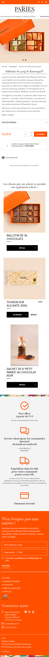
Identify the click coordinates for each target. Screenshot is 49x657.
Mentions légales (8, 641)
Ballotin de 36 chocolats (17, 237)
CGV (3, 638)
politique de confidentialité (27, 558)
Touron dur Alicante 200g (17, 303)
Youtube (33, 612)
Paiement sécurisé (24, 503)
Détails (22, 248)
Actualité (7, 585)
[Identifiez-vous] (42, 2)
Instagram (29, 612)
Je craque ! (40, 134)
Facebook (26, 612)
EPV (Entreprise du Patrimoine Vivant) (16, 647)
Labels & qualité (11, 588)
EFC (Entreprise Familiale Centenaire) (16, 644)
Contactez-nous (15, 605)
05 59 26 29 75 (10, 627)
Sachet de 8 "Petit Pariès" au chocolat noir (21, 372)
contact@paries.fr (24, 448)
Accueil (6, 578)
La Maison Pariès (11, 581)
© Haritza (5, 651)
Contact (7, 592)
